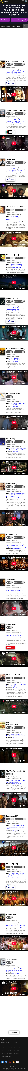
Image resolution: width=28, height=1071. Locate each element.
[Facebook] (2, 1062)
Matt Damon (21, 121)
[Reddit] (13, 1062)
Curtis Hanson (16, 74)
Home (6, 2)
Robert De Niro (10, 635)
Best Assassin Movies (6, 1056)
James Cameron (16, 172)
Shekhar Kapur (16, 878)
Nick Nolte (9, 782)
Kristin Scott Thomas (16, 218)
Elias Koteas (14, 780)
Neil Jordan (15, 687)
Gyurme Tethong (10, 545)
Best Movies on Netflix (6, 1050)
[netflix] (11, 649)
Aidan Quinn (13, 686)
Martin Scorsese (16, 548)
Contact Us (16, 1050)
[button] (11, 67)
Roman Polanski (16, 267)
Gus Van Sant (15, 361)
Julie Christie (14, 925)
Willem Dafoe (14, 216)
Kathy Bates (21, 169)
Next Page (14, 1032)
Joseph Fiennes (13, 875)
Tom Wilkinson (21, 735)
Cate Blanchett (14, 873)
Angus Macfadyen (15, 825)
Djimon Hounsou (10, 496)
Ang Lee (14, 737)
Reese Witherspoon (16, 403)
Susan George (15, 970)
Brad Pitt (20, 634)
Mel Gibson (15, 830)
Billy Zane (19, 170)
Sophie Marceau (16, 827)
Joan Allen (20, 405)
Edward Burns (14, 120)
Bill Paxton (20, 308)
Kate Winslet (14, 169)
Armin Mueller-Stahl (17, 449)
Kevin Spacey (17, 72)
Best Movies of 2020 (5, 1045)
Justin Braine (22, 448)
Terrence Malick (16, 783)
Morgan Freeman (15, 493)
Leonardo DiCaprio (11, 170)
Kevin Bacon (9, 309)
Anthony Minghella (17, 221)
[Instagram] (17, 1062)
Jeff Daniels (14, 405)
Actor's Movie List (18, 1045)
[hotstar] (11, 84)
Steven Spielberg (16, 123)
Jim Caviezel (21, 780)
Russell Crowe (9, 72)
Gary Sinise (16, 309)
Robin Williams (15, 358)
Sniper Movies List (5, 1042)
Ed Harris (11, 590)
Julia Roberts (14, 684)
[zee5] (11, 133)
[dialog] (9, 64)
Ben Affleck (15, 360)
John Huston (22, 266)
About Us (16, 1053)
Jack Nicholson (15, 264)
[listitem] (5, 20)
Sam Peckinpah (16, 973)
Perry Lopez (14, 266)
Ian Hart (20, 684)
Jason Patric (18, 635)
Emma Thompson (15, 734)
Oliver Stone (15, 592)
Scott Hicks (15, 451)
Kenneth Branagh (16, 927)
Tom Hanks (14, 121)
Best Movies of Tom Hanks (7, 1053)
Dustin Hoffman (15, 969)
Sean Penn (15, 782)
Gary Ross (15, 406)
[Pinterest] (10, 1062)
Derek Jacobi (14, 924)
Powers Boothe (19, 590)
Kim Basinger (21, 71)
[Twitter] (6, 1062)
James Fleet (13, 735)
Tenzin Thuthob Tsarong (17, 544)
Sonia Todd (9, 449)
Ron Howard (15, 311)
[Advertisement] (14, 43)
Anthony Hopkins (18, 494)
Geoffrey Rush (14, 448)
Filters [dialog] (25, 26)
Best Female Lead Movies (7, 1048)
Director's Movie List (19, 1048)
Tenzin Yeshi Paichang (20, 547)
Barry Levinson (16, 637)
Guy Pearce (14, 71)
